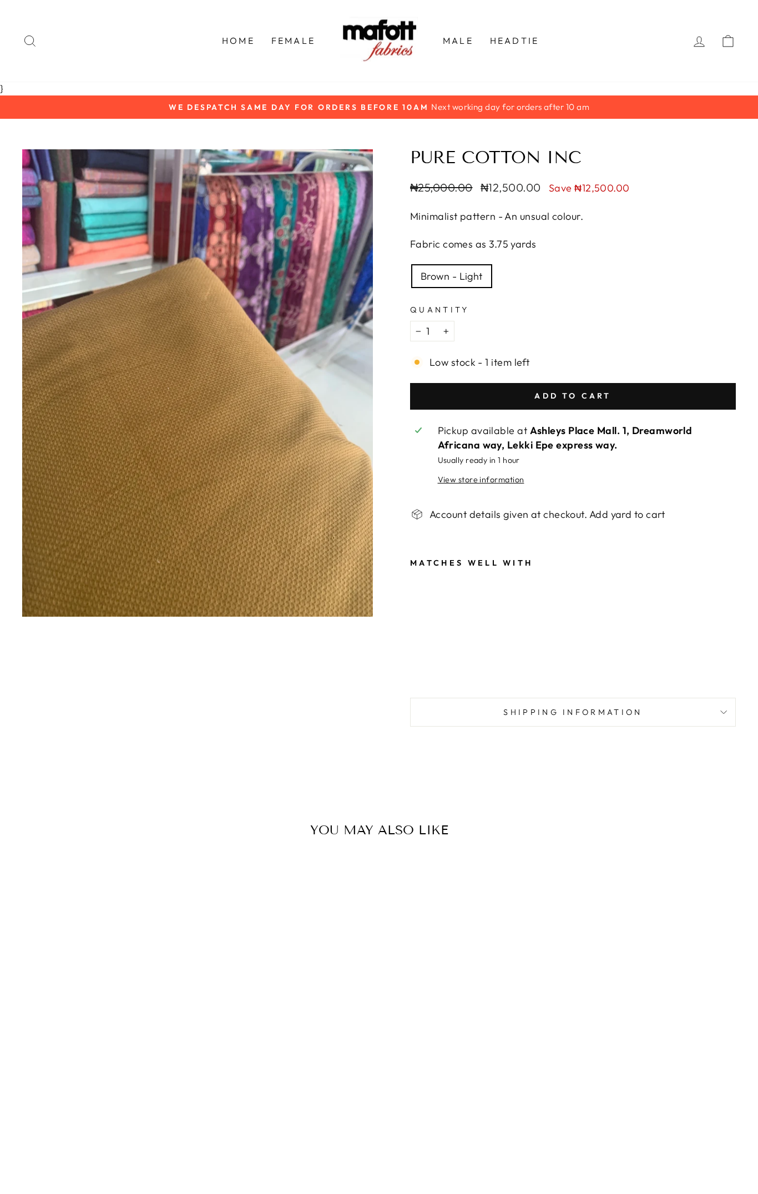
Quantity (439, 310)
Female (293, 40)
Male (458, 40)
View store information (481, 480)
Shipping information (572, 712)
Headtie (514, 40)
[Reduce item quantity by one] (418, 331)
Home (238, 40)
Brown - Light (452, 276)
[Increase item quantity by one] (446, 331)
